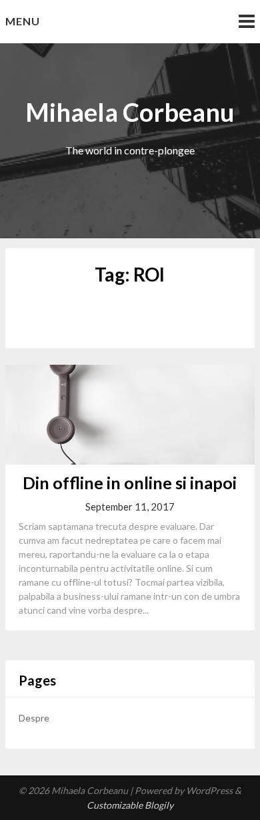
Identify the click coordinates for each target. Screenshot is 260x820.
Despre (34, 717)
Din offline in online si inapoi (130, 483)
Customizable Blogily (130, 805)
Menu (22, 21)
